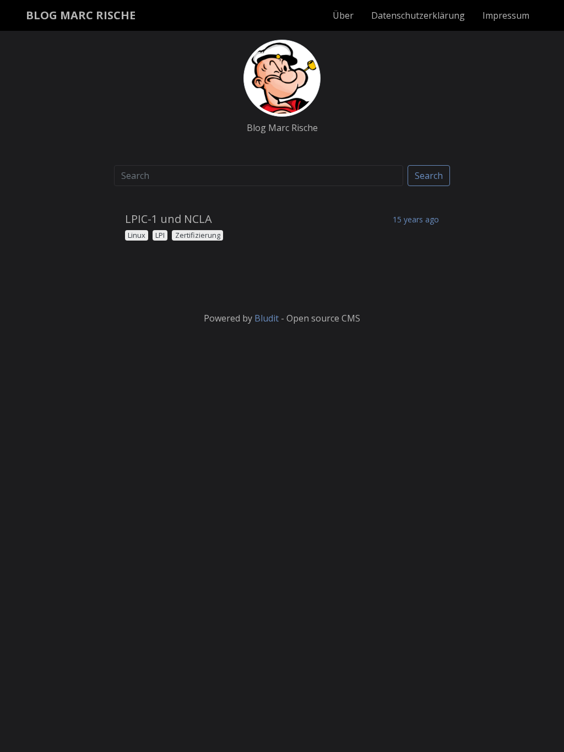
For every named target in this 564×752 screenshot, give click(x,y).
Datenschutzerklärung (418, 15)
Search (429, 176)
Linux (136, 235)
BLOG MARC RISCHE (80, 15)
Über (343, 15)
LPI (160, 235)
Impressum (505, 15)
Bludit (266, 318)
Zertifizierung (197, 235)
